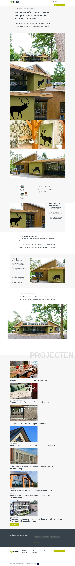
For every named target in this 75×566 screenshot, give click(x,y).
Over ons (38, 5)
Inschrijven (36, 541)
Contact (57, 1)
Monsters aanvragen (60, 5)
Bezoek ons (34, 556)
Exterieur (11, 5)
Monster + (26, 195)
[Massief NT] (21, 186)
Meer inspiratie (14, 524)
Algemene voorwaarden (19, 563)
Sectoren (24, 5)
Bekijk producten (62, 1)
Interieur (16, 5)
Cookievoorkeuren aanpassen (31, 563)
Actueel (54, 1)
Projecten (29, 5)
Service (33, 5)
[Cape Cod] (21, 194)
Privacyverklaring (12, 563)
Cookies (25, 563)
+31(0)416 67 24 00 (24, 552)
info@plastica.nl (24, 553)
